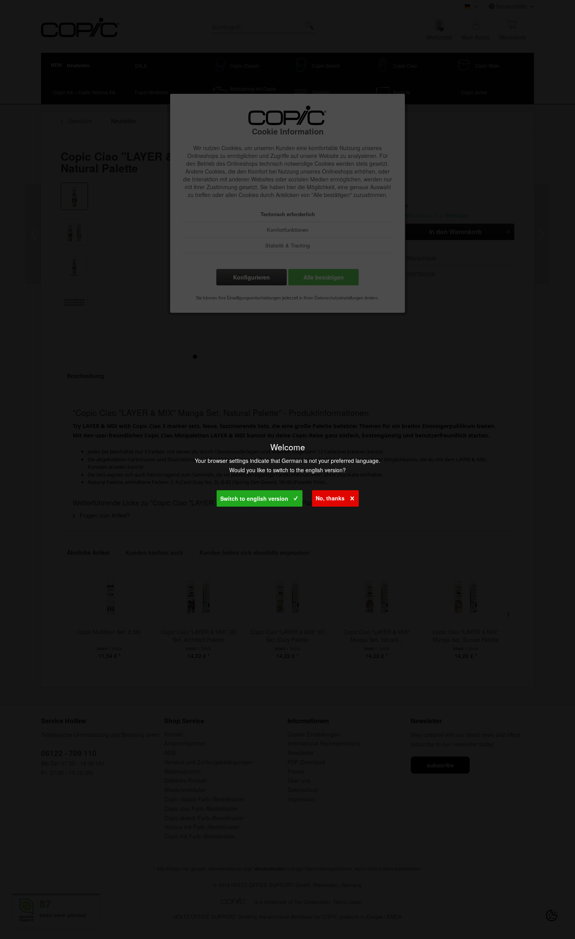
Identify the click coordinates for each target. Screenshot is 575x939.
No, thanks (330, 498)
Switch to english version (254, 498)
